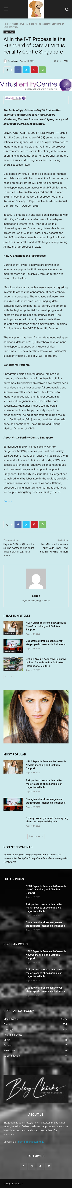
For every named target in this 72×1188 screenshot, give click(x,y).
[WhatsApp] (42, 69)
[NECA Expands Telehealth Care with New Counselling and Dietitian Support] (13, 628)
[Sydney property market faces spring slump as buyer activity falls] (13, 823)
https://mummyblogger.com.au (36, 600)
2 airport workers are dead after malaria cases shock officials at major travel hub (44, 784)
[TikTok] (40, 1166)
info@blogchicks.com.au (30, 1141)
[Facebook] (18, 69)
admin (14, 61)
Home (6, 23)
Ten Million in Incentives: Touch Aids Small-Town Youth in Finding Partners (54, 548)
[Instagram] (31, 1166)
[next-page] (11, 677)
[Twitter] (26, 69)
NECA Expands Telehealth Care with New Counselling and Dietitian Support (46, 626)
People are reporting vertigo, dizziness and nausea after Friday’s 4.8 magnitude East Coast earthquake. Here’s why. (35, 858)
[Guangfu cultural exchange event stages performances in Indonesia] (13, 646)
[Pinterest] (34, 69)
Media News (18, 23)
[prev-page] (5, 677)
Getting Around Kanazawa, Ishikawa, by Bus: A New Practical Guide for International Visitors (46, 662)
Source (7, 501)
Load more (34, 836)
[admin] (5, 61)
